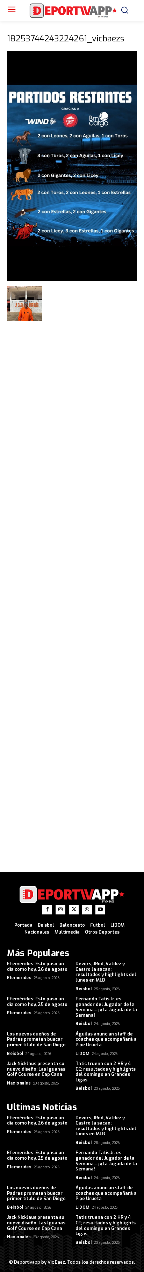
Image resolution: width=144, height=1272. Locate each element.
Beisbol (83, 988)
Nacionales (19, 1083)
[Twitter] (74, 909)
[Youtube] (100, 909)
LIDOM (82, 1053)
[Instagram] (60, 909)
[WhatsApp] (87, 909)
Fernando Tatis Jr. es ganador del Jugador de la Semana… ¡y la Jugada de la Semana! (106, 1007)
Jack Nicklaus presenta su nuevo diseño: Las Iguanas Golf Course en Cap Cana (36, 1069)
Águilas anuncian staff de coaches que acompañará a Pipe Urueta (106, 1039)
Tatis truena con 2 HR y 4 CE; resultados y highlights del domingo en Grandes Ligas (105, 1072)
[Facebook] (47, 909)
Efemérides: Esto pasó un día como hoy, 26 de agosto (37, 966)
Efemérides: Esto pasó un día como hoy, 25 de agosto (37, 1001)
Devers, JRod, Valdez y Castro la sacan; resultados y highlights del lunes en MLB (105, 972)
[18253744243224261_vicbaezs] (72, 279)
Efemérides (19, 977)
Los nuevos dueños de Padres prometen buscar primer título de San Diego (36, 1039)
